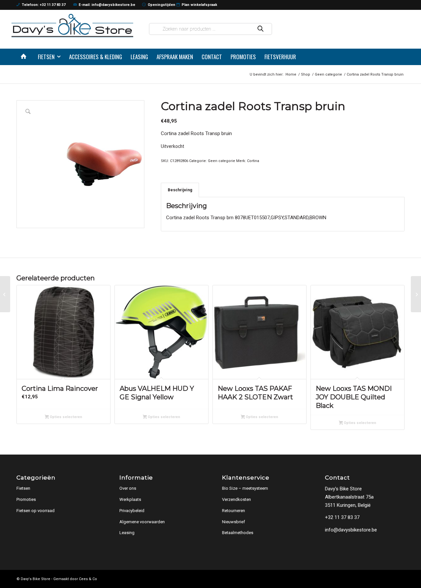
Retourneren (233, 510)
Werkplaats (130, 499)
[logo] (72, 25)
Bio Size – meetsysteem (245, 488)
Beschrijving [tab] (180, 189)
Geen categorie (221, 161)
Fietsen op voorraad (35, 510)
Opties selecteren (65, 417)
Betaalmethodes (237, 532)
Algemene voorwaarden (142, 521)
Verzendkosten (236, 499)
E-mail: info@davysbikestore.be (107, 5)
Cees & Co (88, 579)
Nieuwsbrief (233, 521)
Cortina (253, 161)
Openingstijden (161, 5)
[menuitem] (25, 57)
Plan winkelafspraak (199, 5)
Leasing (127, 532)
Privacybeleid (131, 510)
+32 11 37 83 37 (342, 517)
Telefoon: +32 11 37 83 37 (43, 5)
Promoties (26, 499)
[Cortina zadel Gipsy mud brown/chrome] (5, 294)
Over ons (127, 488)
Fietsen (23, 488)
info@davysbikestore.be (351, 530)
